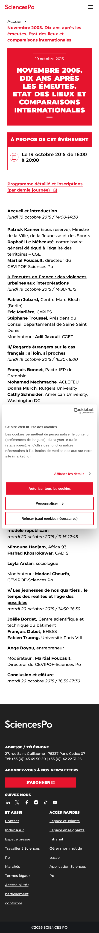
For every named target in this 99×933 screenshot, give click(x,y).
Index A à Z (14, 830)
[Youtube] (55, 802)
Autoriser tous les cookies (50, 488)
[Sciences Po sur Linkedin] (8, 802)
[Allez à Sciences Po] (28, 726)
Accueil (15, 21)
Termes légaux (17, 875)
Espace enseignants (67, 830)
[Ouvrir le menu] (90, 6)
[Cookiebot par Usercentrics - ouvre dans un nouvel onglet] (73, 411)
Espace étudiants (65, 821)
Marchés (12, 866)
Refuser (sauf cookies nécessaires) (49, 518)
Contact (12, 821)
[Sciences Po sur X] (17, 802)
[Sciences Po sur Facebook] (27, 802)
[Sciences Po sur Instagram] (36, 802)
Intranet (56, 839)
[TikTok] (46, 802)
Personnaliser (47, 503)
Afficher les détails (69, 474)
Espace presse (17, 839)
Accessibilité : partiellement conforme (17, 894)
